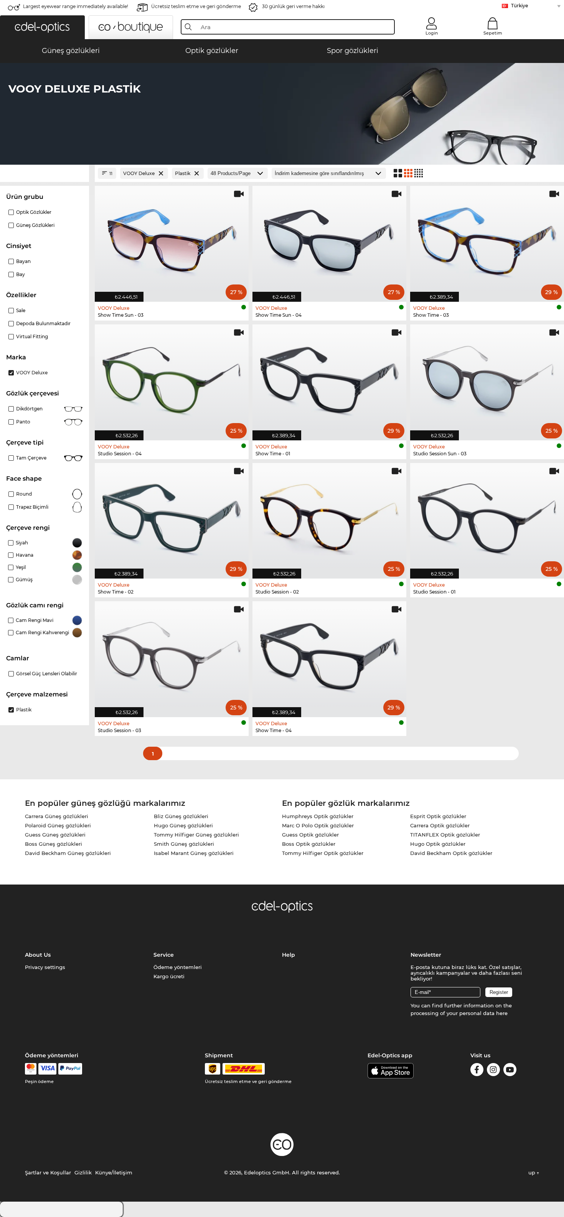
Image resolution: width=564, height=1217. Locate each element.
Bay (20, 274)
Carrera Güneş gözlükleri (56, 816)
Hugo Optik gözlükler (437, 844)
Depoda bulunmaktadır (43, 323)
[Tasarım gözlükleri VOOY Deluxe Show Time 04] (329, 655)
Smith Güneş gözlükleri (184, 844)
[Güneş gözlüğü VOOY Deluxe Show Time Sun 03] (172, 240)
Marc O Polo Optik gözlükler (318, 825)
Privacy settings (45, 967)
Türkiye (519, 5)
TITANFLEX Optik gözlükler (445, 835)
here (502, 1013)
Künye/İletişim (113, 1172)
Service (163, 954)
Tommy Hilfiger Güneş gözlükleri (196, 835)
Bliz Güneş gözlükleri (181, 816)
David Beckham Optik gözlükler (451, 853)
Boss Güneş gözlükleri (53, 844)
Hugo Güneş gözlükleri (183, 825)
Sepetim (492, 33)
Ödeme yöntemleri (177, 967)
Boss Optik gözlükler (308, 844)
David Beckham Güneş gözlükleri (68, 853)
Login (431, 33)
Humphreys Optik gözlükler (317, 816)
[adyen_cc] (30, 1069)
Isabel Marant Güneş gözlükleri (194, 853)
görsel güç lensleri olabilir (46, 673)
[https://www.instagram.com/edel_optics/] (493, 1071)
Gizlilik (83, 1172)
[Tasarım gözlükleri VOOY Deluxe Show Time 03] (487, 240)
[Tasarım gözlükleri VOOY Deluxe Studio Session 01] (487, 517)
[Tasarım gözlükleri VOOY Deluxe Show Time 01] (329, 378)
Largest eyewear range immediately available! (75, 6)
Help (288, 954)
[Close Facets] (44, 173)
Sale (20, 310)
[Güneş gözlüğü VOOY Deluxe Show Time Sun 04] (329, 240)
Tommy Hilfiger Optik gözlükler (322, 853)
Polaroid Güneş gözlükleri (58, 825)
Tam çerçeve (31, 458)
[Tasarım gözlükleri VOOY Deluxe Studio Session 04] (172, 378)
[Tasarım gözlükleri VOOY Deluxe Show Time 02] (172, 517)
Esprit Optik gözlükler (438, 816)
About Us (38, 954)
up (532, 1172)
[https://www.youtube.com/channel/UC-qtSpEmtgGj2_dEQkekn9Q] (509, 1071)
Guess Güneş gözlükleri (55, 835)
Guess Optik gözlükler (310, 835)
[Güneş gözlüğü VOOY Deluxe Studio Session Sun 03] (487, 378)
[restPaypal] (70, 1069)
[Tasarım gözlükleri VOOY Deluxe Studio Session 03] (172, 655)
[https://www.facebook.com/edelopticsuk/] (476, 1071)
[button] (42, 27)
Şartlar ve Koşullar (48, 1172)
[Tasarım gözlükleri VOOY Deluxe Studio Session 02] (329, 517)
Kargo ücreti (169, 976)
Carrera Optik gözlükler (440, 825)
